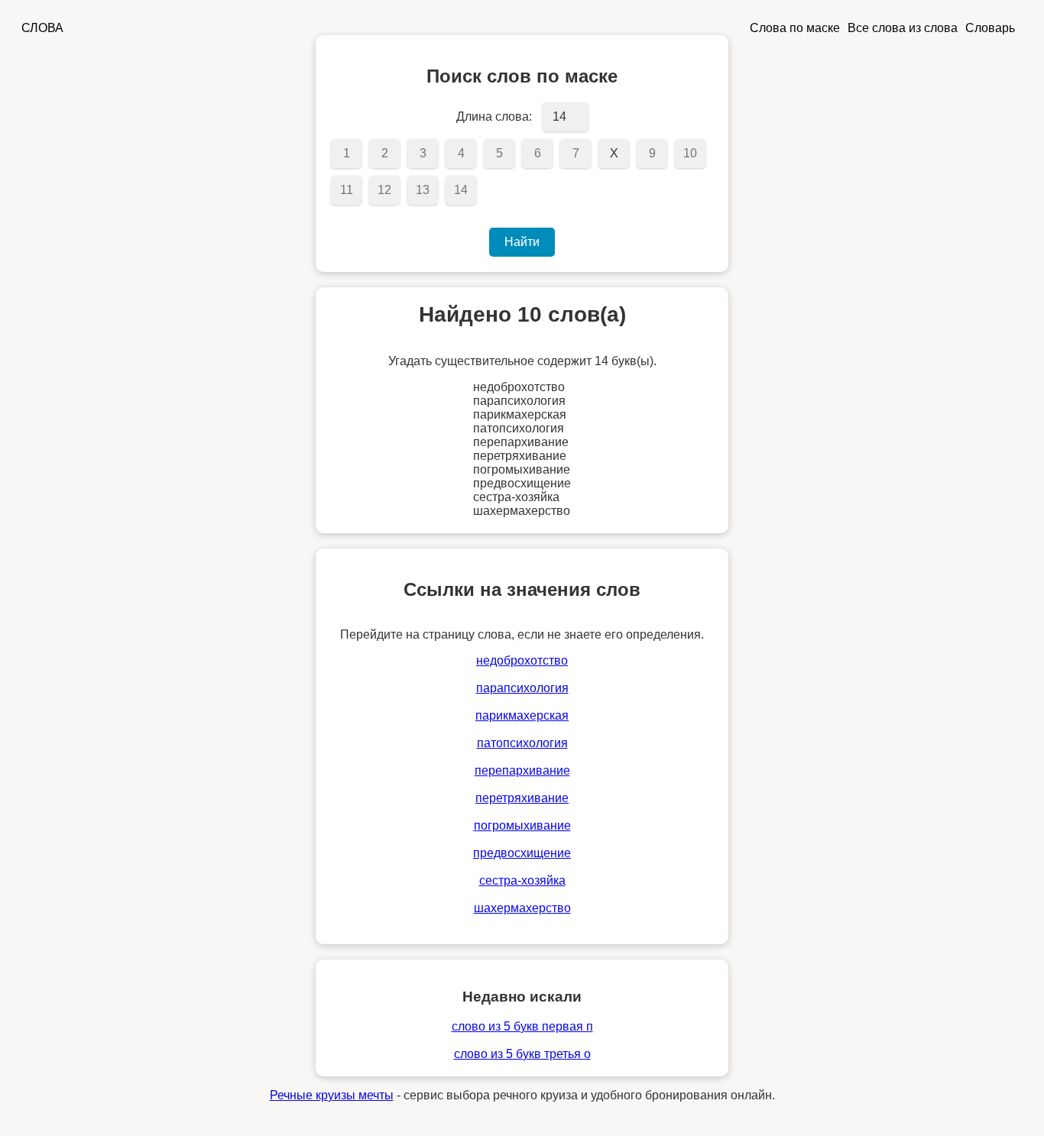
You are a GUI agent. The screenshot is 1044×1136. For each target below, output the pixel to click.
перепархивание (522, 770)
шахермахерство (522, 907)
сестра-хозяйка (522, 880)
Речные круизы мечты (332, 1095)
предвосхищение (522, 852)
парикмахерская (522, 715)
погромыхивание (522, 825)
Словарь (990, 27)
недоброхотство (522, 660)
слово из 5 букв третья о (522, 1053)
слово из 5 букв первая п (522, 1026)
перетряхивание (522, 797)
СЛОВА (42, 27)
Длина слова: (494, 116)
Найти (522, 241)
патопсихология (522, 742)
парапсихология (522, 687)
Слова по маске (795, 27)
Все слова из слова (903, 27)
